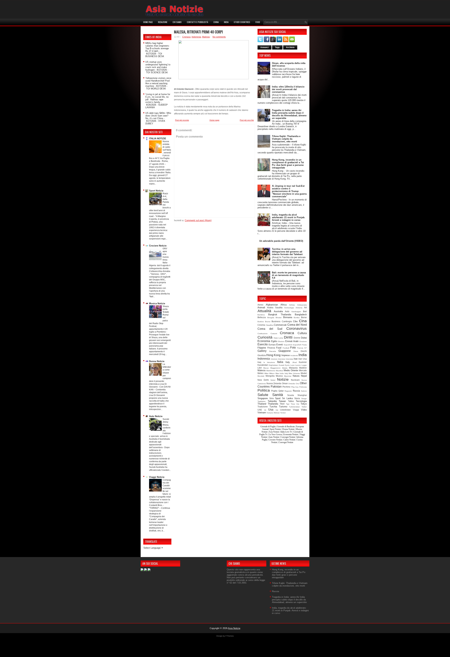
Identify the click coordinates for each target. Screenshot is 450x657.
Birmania (287, 317)
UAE (260, 410)
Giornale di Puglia (267, 426)
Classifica (269, 325)
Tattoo (291, 401)
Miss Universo (294, 373)
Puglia (274, 391)
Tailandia (272, 401)
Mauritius (279, 371)
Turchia (273, 406)
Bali (305, 311)
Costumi (274, 333)
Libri (260, 368)
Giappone (284, 350)
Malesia (206, 37)
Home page (148, 22)
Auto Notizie (155, 416)
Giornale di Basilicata (286, 426)
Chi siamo (177, 22)
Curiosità (265, 337)
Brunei (267, 322)
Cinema (261, 325)
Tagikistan (262, 401)
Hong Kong (273, 355)
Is (264, 362)
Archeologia (289, 308)
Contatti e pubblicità (197, 22)
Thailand (262, 403)
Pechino (286, 387)
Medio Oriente (291, 370)
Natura (296, 376)
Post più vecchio (247, 120)
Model (304, 373)
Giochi (304, 351)
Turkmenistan (294, 407)
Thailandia (273, 403)
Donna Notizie (156, 361)
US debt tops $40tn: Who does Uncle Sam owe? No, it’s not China (158, 116)
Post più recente (182, 120)
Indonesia (196, 37)
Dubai (304, 337)
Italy (287, 362)
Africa (284, 304)
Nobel (273, 380)
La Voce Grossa (275, 434)
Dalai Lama (278, 338)
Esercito (263, 344)
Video (304, 409)
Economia (264, 341)
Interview (281, 359)
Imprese (285, 355)
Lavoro (298, 365)
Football (286, 348)
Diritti (288, 337)
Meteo (260, 373)
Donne (297, 338)
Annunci (264, 47)
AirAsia (292, 305)
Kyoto (287, 365)
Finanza (271, 348)
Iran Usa (302, 359)
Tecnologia (301, 401)
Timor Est (295, 404)
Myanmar (287, 376)
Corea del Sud (270, 328)
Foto (293, 347)
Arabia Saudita (274, 307)
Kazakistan (263, 365)
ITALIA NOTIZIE (157, 138)
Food (257, 22)
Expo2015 (288, 345)
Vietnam (262, 412)
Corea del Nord (297, 324)
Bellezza (262, 317)
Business (276, 321)
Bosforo (261, 322)
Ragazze (288, 391)
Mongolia (270, 376)
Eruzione (303, 341)
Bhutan (279, 317)
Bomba (297, 317)
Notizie (283, 379)
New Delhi (263, 380)
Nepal (304, 376)
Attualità (264, 311)
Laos (292, 365)
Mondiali (261, 376)
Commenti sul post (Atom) (198, 220)
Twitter (304, 407)
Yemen (283, 413)
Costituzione (263, 333)
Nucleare (295, 380)
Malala (284, 368)
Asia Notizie (274, 432)
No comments (219, 37)
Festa (304, 345)
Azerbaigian (296, 312)
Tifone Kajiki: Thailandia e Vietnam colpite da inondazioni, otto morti (286, 139)
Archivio (290, 47)
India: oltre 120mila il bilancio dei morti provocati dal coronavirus (288, 89)
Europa (272, 344)
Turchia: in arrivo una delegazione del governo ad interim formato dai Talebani (287, 252)
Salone (304, 391)
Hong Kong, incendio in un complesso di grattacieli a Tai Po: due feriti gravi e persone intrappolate (288, 163)
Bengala (270, 317)
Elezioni (281, 341)
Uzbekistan (285, 410)
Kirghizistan (273, 365)
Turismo (283, 406)
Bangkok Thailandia (279, 314)
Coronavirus (296, 328)
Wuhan (277, 413)
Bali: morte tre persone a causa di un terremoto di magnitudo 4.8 (289, 275)
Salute (263, 395)
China (216, 22)
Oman (285, 383)
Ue (265, 410)
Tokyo (304, 403)
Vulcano (270, 413)
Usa (270, 409)
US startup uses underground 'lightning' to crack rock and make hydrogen (157, 66)
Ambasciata (302, 305)
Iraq (259, 362)
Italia (280, 361)
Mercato (303, 370)
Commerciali (280, 325)
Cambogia (287, 321)
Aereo (260, 305)
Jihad (294, 362)
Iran (296, 358)
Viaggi (296, 410)
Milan (266, 373)
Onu (297, 384)
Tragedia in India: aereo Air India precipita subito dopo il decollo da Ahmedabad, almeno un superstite (289, 114)
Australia (278, 311)
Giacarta (272, 351)
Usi (277, 410)
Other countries (242, 22)
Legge (304, 365)
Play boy (295, 387)
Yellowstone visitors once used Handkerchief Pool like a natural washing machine (158, 82)
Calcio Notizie (289, 439)
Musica (279, 376)
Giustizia (262, 355)
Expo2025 (297, 345)
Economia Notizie (290, 434)
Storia (297, 398)
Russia (296, 390)
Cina (303, 321)
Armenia (299, 308)
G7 (305, 348)
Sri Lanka (287, 398)
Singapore (263, 398)
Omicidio (291, 384)
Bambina (261, 315)
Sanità (277, 395)
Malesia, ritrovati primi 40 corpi (198, 32)
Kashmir (303, 362)
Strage (304, 398)
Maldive (303, 368)
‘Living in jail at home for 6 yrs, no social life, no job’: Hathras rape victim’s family (157, 98)
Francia (300, 348)
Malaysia (293, 368)
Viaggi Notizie (156, 477)
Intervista (289, 359)
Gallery (262, 350)
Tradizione (263, 406)
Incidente (294, 355)
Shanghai (302, 395)
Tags (277, 47)
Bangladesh (301, 314)
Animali (261, 307)
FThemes (230, 636)
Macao (266, 368)
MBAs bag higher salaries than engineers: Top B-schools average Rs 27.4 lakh (157, 47)
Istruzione (271, 362)
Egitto (274, 341)
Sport (278, 398)
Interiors (274, 359)
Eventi (279, 344)
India (226, 22)
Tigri (287, 404)
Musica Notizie (157, 303)
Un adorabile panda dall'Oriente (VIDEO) (281, 241)
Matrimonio (270, 371)
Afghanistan (272, 304)
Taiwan (282, 401)
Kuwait (281, 365)
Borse (304, 317)
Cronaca (186, 37)
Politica (264, 390)
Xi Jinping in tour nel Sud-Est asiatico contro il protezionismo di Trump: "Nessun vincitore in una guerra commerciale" (289, 191)
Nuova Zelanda (273, 383)
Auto (287, 311)
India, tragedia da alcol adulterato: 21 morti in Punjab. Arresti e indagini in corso (288, 217)
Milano (272, 373)
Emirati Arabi (292, 341)
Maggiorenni (275, 368)
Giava (295, 351)
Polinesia (303, 387)
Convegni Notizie (288, 437)
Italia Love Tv (286, 432)
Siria (271, 398)
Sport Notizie (156, 190)
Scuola (290, 395)
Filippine (262, 347)
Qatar (281, 391)
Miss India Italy (281, 373)
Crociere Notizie (157, 245)
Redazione (162, 22)
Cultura (302, 333)
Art (305, 307)
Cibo (295, 321)
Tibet (282, 404)
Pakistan (276, 386)
